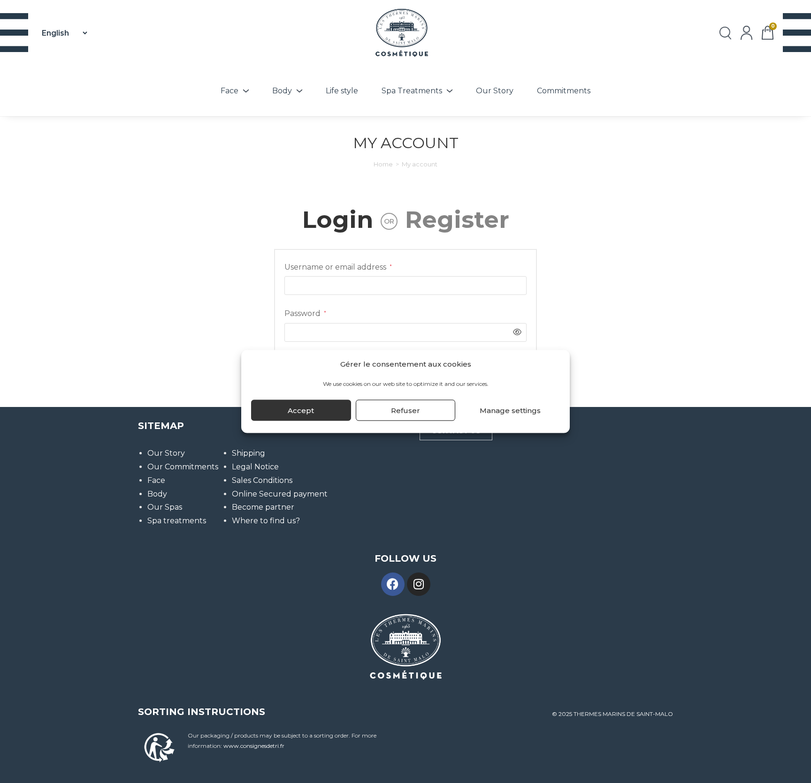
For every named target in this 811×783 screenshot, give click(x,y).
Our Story (166, 453)
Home (383, 164)
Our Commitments (182, 466)
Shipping (248, 453)
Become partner (263, 507)
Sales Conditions (262, 480)
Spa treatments (176, 520)
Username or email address (338, 266)
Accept (301, 410)
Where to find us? (266, 520)
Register (457, 219)
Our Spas (164, 507)
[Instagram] (418, 584)
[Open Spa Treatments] (449, 91)
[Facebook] (393, 584)
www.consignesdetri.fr (253, 745)
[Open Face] (246, 91)
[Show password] (514, 332)
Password (305, 312)
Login (337, 219)
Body (157, 493)
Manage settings (510, 410)
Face (156, 480)
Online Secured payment (280, 493)
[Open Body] (299, 91)
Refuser (405, 410)
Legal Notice (255, 466)
